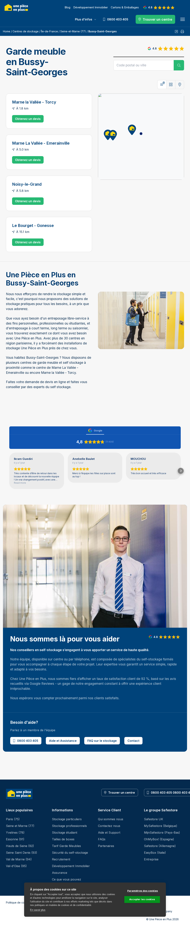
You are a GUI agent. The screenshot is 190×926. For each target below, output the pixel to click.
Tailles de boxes (63, 839)
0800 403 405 (27, 741)
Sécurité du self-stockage (70, 852)
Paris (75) (13, 819)
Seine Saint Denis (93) (21, 852)
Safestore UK (153, 819)
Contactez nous (109, 826)
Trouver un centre (121, 792)
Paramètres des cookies (142, 890)
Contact (133, 741)
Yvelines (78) (15, 832)
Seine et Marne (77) (20, 826)
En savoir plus (37, 910)
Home (6, 31)
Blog (67, 7)
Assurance (59, 873)
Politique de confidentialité (22, 902)
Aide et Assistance (63, 741)
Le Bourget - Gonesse (33, 225)
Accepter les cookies (142, 899)
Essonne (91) (15, 839)
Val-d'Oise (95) (16, 866)
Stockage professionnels (69, 826)
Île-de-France (49, 31)
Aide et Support (109, 832)
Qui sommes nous (110, 819)
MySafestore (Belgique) (160, 826)
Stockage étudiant (64, 832)
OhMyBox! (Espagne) (159, 839)
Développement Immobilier (90, 7)
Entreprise (151, 859)
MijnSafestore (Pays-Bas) (162, 832)
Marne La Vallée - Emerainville (41, 143)
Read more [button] (20, 482)
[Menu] (182, 19)
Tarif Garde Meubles (66, 846)
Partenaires (106, 846)
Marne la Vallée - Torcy (34, 102)
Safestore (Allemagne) (160, 846)
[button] (131, 129)
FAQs (101, 839)
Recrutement (61, 859)
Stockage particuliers (67, 819)
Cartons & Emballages (125, 7)
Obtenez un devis (28, 119)
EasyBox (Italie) (155, 852)
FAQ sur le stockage (102, 741)
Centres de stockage (26, 31)
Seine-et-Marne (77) (73, 31)
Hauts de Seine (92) (20, 846)
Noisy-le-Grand (27, 184)
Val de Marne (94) (19, 859)
